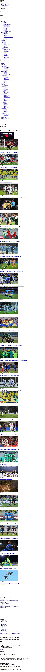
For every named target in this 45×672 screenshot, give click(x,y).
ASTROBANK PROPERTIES (8, 37)
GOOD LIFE (4, 108)
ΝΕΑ (4, 99)
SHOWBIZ (5, 53)
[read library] (4, 630)
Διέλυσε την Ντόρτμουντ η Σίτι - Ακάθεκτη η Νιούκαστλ (10, 256)
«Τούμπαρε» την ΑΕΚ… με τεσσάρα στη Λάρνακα (9, 523)
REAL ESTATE (6, 76)
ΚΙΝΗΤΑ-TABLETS (7, 49)
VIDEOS (3, 116)
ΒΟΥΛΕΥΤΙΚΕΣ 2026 (7, 24)
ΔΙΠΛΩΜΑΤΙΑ (6, 27)
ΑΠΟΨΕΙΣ (3, 56)
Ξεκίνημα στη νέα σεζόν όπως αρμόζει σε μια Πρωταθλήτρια (9, 600)
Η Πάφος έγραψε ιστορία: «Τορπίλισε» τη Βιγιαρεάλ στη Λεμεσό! (12, 286)
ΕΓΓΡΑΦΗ (1, 649)
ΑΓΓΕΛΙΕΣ (3, 94)
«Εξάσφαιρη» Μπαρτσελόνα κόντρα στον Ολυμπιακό (9, 434)
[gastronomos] (4, 629)
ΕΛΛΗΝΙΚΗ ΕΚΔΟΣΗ (5, 4)
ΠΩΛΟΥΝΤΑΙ (6, 96)
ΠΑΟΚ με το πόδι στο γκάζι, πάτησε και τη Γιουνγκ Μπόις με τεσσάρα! (13, 197)
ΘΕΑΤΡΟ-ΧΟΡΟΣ (6, 44)
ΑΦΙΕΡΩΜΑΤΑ (4, 102)
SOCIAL (5, 50)
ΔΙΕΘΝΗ (5, 73)
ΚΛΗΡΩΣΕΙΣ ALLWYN (7, 31)
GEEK (3, 48)
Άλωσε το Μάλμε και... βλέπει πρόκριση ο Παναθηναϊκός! (10, 226)
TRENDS (5, 80)
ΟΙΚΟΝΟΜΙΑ (6, 33)
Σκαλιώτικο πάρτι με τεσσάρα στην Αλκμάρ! (8, 568)
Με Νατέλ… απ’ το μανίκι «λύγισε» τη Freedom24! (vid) (10, 404)
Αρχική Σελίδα (2, 124)
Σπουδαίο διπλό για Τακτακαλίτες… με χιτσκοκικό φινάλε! (11, 345)
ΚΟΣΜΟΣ (3, 84)
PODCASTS (6, 115)
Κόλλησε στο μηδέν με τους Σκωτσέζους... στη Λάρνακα (10, 241)
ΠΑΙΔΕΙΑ (5, 22)
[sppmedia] (2, 619)
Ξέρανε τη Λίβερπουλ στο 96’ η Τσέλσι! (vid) (8, 553)
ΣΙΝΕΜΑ (5, 43)
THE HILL (5, 58)
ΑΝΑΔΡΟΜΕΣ (6, 105)
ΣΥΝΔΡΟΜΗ (2, 660)
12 (4, 584)
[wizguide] (3, 626)
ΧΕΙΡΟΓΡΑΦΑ (6, 47)
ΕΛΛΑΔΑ (5, 30)
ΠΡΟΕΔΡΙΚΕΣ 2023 (7, 26)
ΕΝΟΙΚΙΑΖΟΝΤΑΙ (6, 95)
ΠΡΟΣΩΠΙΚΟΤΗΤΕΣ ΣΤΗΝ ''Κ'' (7, 118)
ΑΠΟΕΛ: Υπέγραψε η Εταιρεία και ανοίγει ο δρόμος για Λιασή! (9, 606)
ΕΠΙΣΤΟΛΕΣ (4, 119)
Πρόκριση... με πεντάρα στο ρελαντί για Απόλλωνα (9, 375)
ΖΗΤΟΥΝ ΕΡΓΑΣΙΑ (7, 97)
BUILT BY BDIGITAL (3, 633)
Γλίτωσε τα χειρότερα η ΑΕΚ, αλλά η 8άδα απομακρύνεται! (11, 211)
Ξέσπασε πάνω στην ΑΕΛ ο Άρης (6, 464)
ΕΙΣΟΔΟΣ (3, 9)
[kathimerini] (4, 624)
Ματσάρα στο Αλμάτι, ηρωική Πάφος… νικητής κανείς (10, 419)
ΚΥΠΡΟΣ (3, 21)
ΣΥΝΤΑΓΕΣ (5, 55)
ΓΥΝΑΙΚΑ (5, 52)
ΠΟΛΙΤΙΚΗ (4, 66)
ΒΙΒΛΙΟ (5, 46)
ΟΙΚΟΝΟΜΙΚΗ (4, 32)
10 (3, 584)
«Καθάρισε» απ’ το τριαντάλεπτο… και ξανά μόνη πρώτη (10, 315)
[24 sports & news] (5, 621)
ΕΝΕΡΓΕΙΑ (5, 38)
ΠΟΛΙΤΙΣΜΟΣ (4, 42)
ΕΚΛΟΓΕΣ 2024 (6, 25)
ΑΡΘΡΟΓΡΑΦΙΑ (6, 57)
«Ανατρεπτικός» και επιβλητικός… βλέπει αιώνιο (9, 330)
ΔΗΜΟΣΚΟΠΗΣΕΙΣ (7, 69)
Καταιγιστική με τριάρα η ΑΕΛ (6, 182)
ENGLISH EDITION (5, 5)
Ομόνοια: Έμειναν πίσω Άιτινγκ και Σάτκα (6, 603)
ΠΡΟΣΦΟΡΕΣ (4, 117)
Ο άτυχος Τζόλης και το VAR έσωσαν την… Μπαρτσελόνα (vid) (11, 271)
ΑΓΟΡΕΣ (5, 35)
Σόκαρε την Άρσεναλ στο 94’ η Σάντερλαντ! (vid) (9, 152)
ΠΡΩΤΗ (3, 63)
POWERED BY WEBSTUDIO (15, 633)
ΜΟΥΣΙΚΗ (5, 88)
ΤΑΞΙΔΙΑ (5, 54)
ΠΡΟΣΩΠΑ (5, 106)
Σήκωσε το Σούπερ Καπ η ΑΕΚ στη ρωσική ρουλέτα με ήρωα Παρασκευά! (13, 360)
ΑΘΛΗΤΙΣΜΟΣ (4, 28)
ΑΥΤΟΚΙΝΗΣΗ (6, 51)
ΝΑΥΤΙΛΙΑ (5, 39)
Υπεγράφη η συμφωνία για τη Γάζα (6, 479)
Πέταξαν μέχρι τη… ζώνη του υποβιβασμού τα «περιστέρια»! (11, 390)
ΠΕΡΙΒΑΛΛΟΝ (6, 107)
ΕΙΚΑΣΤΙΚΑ (6, 45)
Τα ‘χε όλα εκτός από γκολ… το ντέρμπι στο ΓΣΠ (9, 508)
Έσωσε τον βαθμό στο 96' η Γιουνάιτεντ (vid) (8, 167)
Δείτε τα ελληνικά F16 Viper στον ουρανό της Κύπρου (10, 583)
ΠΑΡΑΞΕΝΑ (6, 85)
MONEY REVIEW (6, 36)
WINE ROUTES (6, 114)
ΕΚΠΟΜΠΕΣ (4, 113)
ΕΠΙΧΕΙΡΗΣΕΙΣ (6, 34)
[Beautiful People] (4, 625)
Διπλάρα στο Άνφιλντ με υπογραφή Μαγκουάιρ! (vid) (9, 449)
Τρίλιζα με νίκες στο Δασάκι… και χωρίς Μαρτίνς (9, 538)
